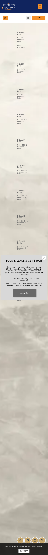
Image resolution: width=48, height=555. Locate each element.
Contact (35, 52)
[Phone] (40, 6)
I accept (24, 551)
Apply (22, 52)
